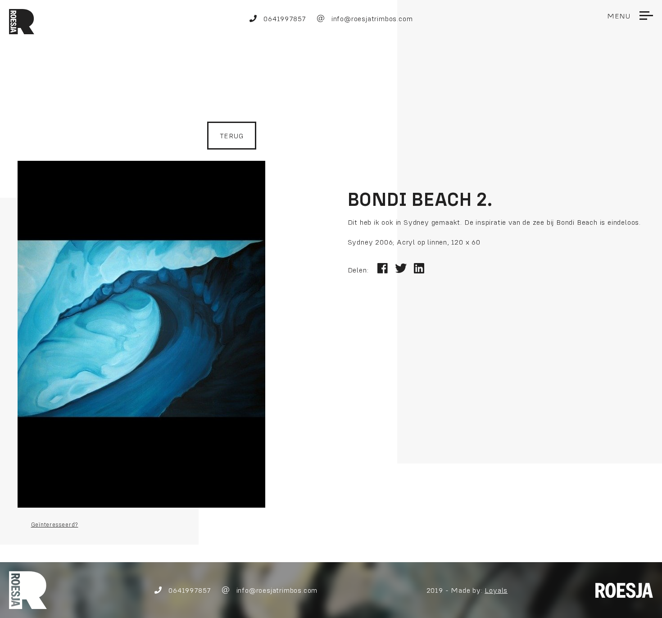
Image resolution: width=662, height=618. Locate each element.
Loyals (496, 590)
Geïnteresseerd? (54, 524)
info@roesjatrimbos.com (371, 18)
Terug (232, 135)
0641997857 (283, 18)
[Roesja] (28, 589)
